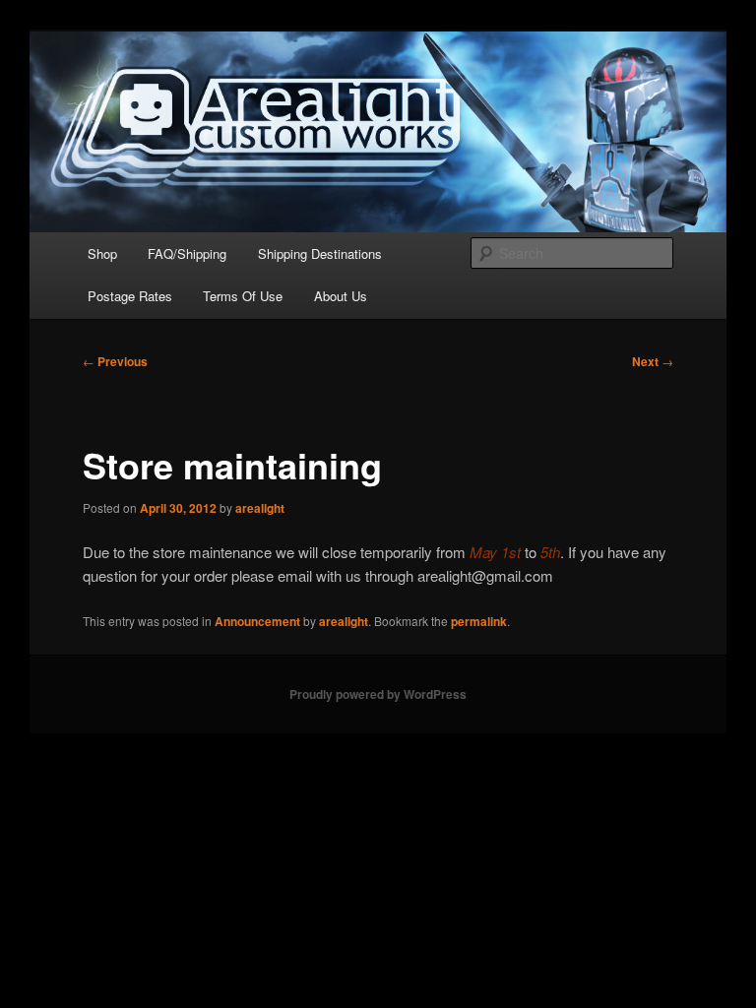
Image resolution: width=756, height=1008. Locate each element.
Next (652, 361)
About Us (340, 295)
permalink (479, 621)
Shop (102, 253)
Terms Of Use (243, 295)
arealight (259, 508)
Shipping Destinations (320, 253)
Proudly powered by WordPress (378, 694)
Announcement (257, 621)
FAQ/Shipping (187, 253)
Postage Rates (130, 295)
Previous (115, 361)
